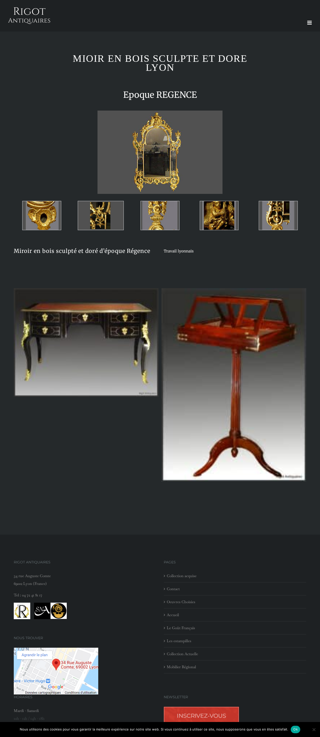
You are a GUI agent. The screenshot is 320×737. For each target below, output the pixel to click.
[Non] (313, 729)
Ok (295, 729)
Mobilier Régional (181, 666)
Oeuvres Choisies (181, 601)
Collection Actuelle (182, 653)
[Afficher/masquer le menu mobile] (309, 22)
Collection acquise (181, 575)
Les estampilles (179, 640)
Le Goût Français (181, 627)
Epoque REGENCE (160, 95)
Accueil (173, 614)
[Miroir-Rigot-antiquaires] (41, 215)
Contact (173, 588)
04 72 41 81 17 (32, 595)
